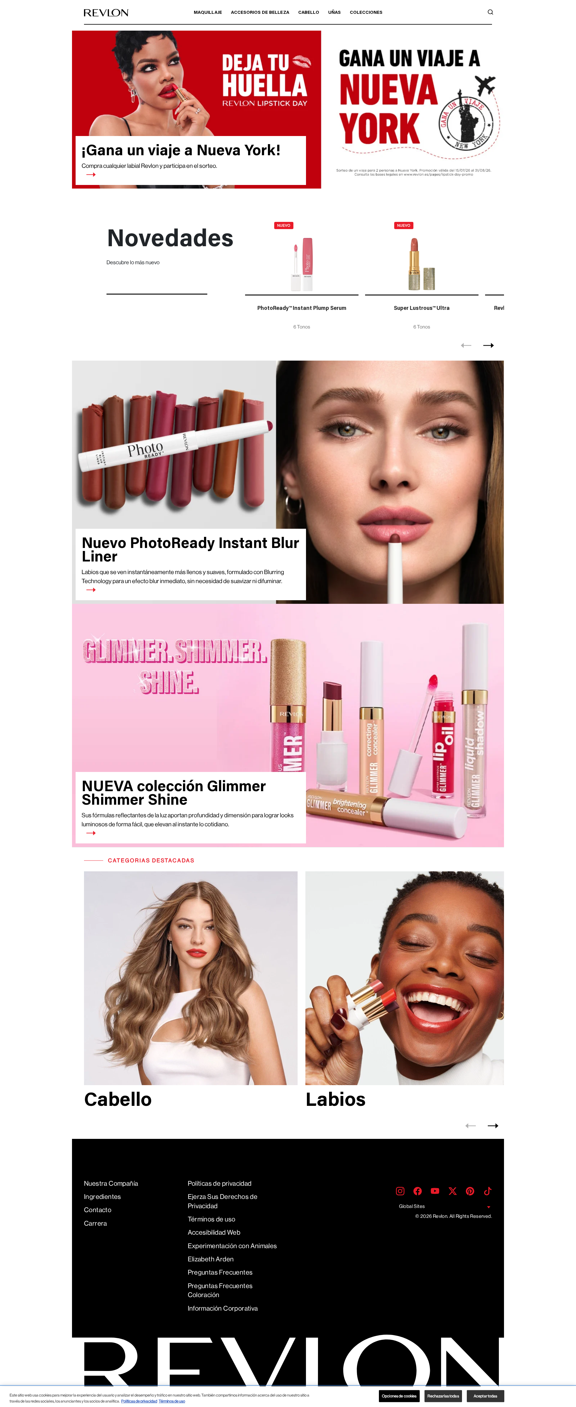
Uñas (334, 13)
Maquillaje (208, 13)
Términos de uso (212, 1219)
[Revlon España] (106, 13)
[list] (373, 275)
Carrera (95, 1223)
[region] (288, 1396)
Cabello (308, 13)
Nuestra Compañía (111, 1183)
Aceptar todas (485, 1396)
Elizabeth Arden (211, 1259)
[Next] (488, 346)
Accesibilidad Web (214, 1232)
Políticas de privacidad (220, 1183)
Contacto (97, 1210)
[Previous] (466, 346)
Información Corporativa (223, 1308)
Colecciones (366, 13)
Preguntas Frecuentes (220, 1272)
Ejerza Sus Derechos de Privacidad (223, 1201)
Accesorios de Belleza (260, 13)
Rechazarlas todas (443, 1396)
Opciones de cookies (399, 1396)
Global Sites (412, 1206)
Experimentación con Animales (232, 1246)
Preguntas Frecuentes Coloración (220, 1290)
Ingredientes (102, 1196)
